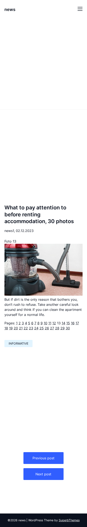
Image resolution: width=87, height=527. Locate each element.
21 (21, 328)
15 (68, 323)
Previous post (43, 458)
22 (26, 328)
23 (31, 328)
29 (62, 328)
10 (45, 323)
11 (49, 323)
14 (63, 323)
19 (11, 328)
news (9, 9)
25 (41, 328)
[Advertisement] (43, 63)
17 (77, 323)
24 (36, 328)
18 (6, 328)
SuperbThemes (69, 520)
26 (47, 328)
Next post (43, 474)
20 (16, 328)
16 (73, 323)
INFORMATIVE (18, 343)
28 (57, 328)
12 (54, 323)
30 (68, 328)
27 (52, 328)
